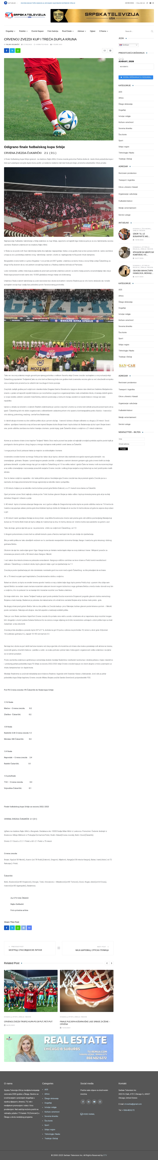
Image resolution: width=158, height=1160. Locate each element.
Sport (15, 1017)
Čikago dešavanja (125, 104)
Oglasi (92, 31)
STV (105, 1155)
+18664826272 (128, 1110)
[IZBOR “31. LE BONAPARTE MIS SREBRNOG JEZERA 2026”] (124, 234)
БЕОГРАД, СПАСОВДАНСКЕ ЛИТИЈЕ (25, 950)
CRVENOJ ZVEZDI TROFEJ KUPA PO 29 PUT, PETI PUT (28, 1022)
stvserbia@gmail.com (133, 1104)
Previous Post (17, 946)
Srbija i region (25, 1017)
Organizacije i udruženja (128, 194)
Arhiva (121, 98)
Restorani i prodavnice (127, 173)
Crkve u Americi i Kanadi (128, 187)
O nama (102, 31)
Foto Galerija (53, 31)
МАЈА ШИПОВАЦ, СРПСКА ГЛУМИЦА (92, 950)
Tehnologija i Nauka (126, 153)
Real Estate (67, 31)
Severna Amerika (125, 128)
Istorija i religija (124, 116)
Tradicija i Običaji (125, 159)
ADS (120, 92)
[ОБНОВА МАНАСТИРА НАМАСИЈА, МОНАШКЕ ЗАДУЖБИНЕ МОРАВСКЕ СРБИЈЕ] (124, 271)
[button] (107, 963)
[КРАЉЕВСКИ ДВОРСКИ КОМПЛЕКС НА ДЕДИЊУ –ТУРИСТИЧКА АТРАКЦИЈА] (124, 252)
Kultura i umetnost (126, 122)
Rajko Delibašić (12, 44)
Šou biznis (123, 134)
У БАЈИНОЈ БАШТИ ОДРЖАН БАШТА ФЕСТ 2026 (37, 3)
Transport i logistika (127, 180)
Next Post (101, 947)
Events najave (38, 31)
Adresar (81, 31)
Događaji (9, 31)
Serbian (125, 45)
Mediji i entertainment (127, 208)
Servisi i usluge (124, 215)
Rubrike (22, 31)
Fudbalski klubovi (125, 201)
